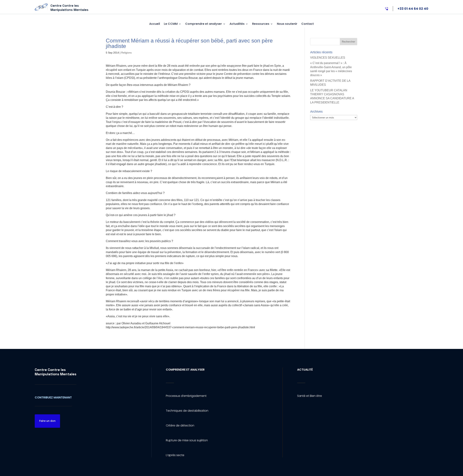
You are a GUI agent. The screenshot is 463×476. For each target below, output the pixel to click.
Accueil (154, 24)
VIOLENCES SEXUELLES (327, 57)
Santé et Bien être (309, 396)
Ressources (260, 24)
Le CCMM (171, 24)
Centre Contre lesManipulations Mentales (55, 371)
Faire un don (47, 421)
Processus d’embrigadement (186, 396)
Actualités (237, 24)
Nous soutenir (287, 24)
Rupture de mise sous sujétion (187, 440)
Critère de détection (180, 425)
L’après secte (175, 455)
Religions (126, 52)
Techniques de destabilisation (187, 411)
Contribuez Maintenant (53, 397)
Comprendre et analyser (203, 24)
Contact (307, 24)
